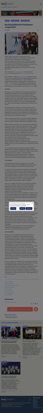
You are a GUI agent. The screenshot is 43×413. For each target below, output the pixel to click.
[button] (41, 5)
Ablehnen (22, 208)
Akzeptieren (29, 208)
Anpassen (13, 208)
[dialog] (21, 206)
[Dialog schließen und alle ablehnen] (32, 203)
